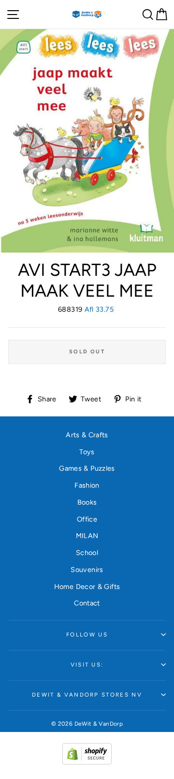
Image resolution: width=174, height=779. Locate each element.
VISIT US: (87, 664)
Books (87, 502)
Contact (87, 603)
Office (87, 519)
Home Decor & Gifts (87, 586)
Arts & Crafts (87, 434)
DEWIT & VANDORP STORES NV (87, 694)
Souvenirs (87, 569)
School (87, 552)
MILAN (87, 535)
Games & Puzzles (87, 468)
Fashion (87, 485)
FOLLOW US (87, 634)
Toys (86, 451)
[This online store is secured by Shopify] (87, 762)
